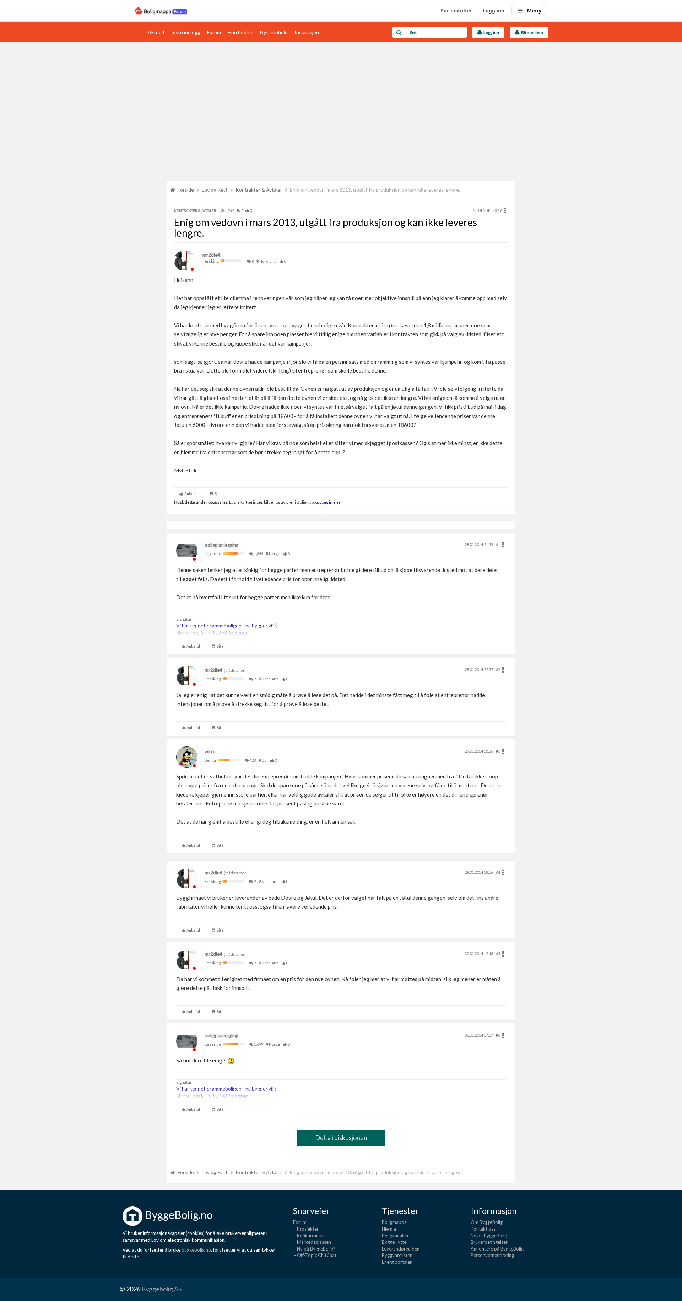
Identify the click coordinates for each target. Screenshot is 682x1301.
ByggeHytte (394, 1242)
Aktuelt (156, 32)
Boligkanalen (395, 1235)
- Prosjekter (306, 1229)
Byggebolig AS (161, 1289)
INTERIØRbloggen (227, 633)
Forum (214, 32)
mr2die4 (211, 255)
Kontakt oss (483, 1229)
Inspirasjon (306, 32)
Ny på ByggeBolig (489, 1235)
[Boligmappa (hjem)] (161, 11)
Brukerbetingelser (489, 1242)
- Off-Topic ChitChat (314, 1255)
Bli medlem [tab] (531, 32)
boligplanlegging (221, 545)
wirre (210, 751)
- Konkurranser (309, 1235)
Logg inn (493, 10)
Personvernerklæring (492, 1255)
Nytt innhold (274, 32)
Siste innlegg (186, 32)
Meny (534, 10)
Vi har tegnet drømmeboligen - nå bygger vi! (225, 625)
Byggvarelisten (397, 1255)
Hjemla (389, 1229)
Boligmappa (394, 1222)
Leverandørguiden (401, 1249)
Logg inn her (330, 501)
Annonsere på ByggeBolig (497, 1249)
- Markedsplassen (312, 1242)
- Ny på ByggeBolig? (314, 1249)
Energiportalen (397, 1262)
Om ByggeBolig (487, 1222)
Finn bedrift (240, 32)
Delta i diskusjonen (341, 1137)
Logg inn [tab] (490, 32)
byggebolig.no (196, 1250)
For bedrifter (456, 10)
